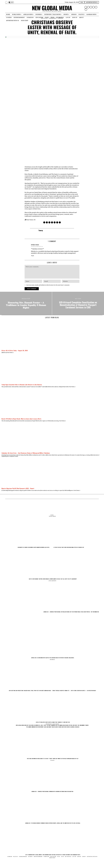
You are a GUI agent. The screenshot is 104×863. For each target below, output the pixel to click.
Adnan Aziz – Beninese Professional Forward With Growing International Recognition (52, 791)
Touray (40, 230)
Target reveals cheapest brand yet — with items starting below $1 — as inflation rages (74, 690)
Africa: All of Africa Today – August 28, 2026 (15, 350)
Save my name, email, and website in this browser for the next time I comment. (48, 285)
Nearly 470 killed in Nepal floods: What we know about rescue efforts (21, 419)
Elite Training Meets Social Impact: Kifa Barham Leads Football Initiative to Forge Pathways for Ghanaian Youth (52, 854)
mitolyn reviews (35, 245)
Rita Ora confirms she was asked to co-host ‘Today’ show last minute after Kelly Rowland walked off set (52, 758)
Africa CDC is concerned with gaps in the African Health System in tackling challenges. (52, 657)
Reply (32, 255)
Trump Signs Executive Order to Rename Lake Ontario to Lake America (22, 385)
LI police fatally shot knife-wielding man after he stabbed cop (69, 547)
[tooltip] (86, 7)
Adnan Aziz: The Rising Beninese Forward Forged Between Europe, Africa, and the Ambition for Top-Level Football (52, 823)
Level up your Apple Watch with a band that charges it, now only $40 (53, 722)
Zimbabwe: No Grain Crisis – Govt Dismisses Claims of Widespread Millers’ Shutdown (26, 453)
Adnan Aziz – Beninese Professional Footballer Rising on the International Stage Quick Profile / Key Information (71, 611)
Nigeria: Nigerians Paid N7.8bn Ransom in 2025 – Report (18, 488)
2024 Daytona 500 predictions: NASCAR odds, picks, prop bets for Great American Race (30, 690)
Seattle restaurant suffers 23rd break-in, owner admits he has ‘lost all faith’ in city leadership (53, 578)
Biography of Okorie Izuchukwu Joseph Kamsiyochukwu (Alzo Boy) (33, 547)
